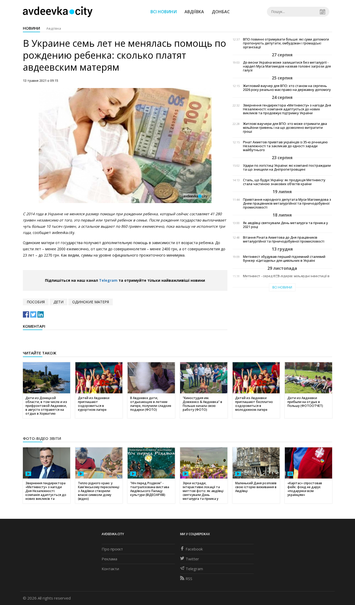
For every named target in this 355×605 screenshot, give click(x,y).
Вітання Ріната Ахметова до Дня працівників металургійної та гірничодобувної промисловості (283, 239)
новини (31, 28)
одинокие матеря (90, 301)
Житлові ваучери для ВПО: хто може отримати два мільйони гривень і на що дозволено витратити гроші (285, 127)
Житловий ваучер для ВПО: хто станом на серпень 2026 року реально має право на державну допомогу (287, 88)
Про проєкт (112, 549)
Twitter (192, 558)
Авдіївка (194, 12)
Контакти (110, 568)
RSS (189, 578)
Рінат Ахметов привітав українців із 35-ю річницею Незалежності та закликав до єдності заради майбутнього (285, 146)
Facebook (194, 549)
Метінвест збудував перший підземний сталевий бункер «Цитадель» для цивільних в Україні (284, 259)
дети (58, 301)
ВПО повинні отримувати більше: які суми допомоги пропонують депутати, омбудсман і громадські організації (286, 43)
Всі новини (163, 12)
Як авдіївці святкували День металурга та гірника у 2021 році (285, 225)
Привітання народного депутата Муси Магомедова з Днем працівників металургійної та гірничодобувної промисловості (287, 203)
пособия (36, 301)
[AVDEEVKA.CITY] (58, 11)
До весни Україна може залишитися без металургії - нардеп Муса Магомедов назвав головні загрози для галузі (287, 66)
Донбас (221, 12)
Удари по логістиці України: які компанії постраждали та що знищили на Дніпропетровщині (287, 167)
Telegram (108, 280)
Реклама (109, 558)
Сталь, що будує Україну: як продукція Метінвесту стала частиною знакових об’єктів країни (284, 182)
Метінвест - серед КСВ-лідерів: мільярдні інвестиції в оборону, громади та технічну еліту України (286, 278)
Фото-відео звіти (42, 438)
